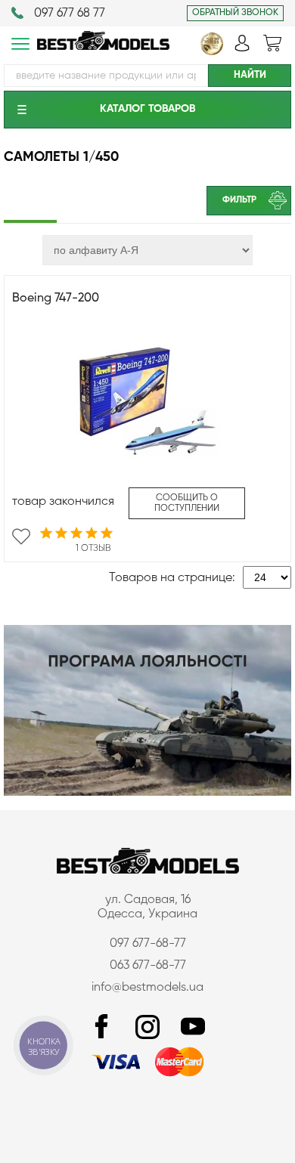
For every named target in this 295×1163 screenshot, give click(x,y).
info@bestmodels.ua (147, 988)
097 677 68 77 (69, 14)
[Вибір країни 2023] (211, 52)
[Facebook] (102, 1027)
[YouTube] (193, 1027)
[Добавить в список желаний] (21, 536)
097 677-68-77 (148, 944)
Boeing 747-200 (55, 298)
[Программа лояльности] (147, 792)
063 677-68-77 (148, 966)
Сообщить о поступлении (186, 503)
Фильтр (239, 200)
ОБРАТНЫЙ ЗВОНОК (235, 12)
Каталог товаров (147, 109)
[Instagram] (147, 1027)
